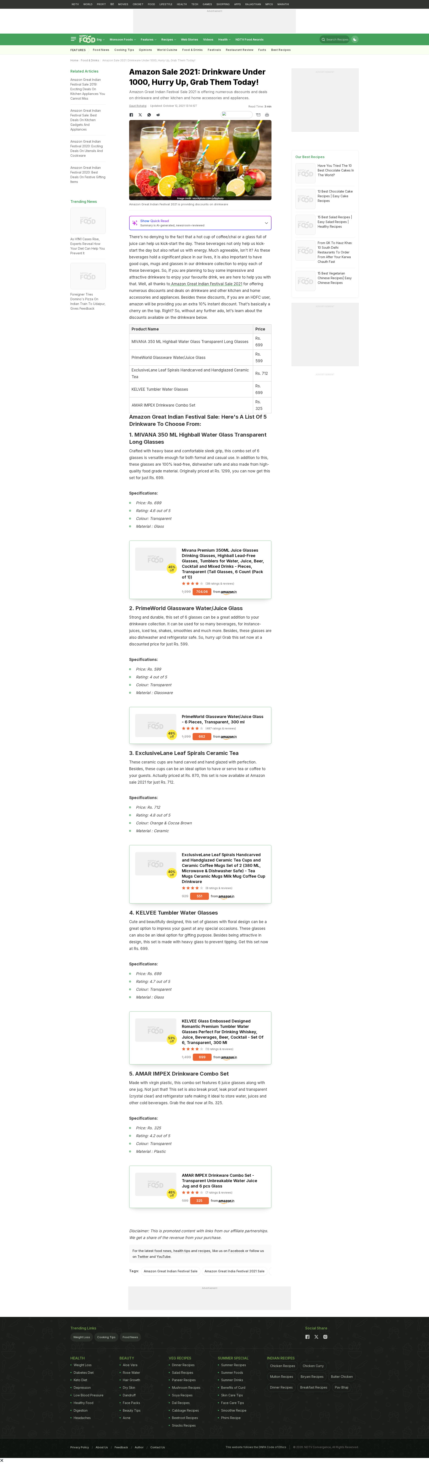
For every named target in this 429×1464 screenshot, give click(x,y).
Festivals (214, 49)
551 (199, 896)
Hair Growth (131, 1380)
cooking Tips (124, 49)
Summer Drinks (232, 1380)
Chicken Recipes (282, 1366)
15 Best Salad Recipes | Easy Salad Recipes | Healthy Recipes (335, 221)
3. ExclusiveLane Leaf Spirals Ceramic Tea (184, 753)
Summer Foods (232, 1372)
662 (202, 736)
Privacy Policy (79, 1447)
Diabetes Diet (84, 1372)
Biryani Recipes (312, 1376)
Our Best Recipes (310, 157)
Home (74, 60)
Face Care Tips (232, 1403)
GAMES (207, 4)
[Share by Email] (258, 115)
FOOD (151, 4)
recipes (204, 1251)
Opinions (145, 49)
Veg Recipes (180, 1358)
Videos (208, 39)
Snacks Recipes (184, 1425)
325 (199, 1200)
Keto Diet (80, 1380)
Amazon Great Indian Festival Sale (171, 1271)
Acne (126, 1418)
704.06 (202, 591)
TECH (194, 4)
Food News (101, 49)
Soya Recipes (182, 1395)
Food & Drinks (192, 49)
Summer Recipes (233, 1365)
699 (202, 1057)
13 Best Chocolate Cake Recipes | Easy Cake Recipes (335, 196)
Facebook (236, 1251)
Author (139, 1447)
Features (147, 39)
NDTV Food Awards (250, 39)
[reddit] (158, 115)
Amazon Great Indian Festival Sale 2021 (206, 284)
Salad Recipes (182, 1372)
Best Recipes (281, 49)
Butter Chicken (342, 1376)
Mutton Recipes (281, 1376)
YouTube (163, 1256)
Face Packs (131, 1403)
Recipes (167, 39)
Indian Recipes (281, 1358)
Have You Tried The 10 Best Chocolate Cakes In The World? (336, 170)
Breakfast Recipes (313, 1387)
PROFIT (101, 4)
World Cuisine (167, 49)
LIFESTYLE (166, 4)
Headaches (82, 1418)
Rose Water (131, 1372)
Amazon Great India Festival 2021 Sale (235, 1271)
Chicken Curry (313, 1366)
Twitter (143, 1256)
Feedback (121, 1447)
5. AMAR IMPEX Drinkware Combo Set (179, 1073)
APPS (237, 4)
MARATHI (283, 4)
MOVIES (123, 4)
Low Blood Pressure (88, 1395)
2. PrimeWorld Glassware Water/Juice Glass (186, 608)
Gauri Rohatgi (138, 105)
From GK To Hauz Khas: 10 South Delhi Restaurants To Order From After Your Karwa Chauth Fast (335, 252)
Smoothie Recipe (233, 1410)
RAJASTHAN (253, 4)
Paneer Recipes (184, 1380)
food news (162, 1251)
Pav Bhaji (341, 1387)
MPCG (269, 4)
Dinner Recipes (183, 1365)
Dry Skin (129, 1387)
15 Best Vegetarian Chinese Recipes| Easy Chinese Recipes (335, 278)
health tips (181, 1251)
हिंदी (112, 4)
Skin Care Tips (232, 1395)
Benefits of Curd (233, 1387)
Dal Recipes (181, 1403)
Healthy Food (83, 1403)
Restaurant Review (239, 49)
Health (223, 39)
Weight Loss (81, 1337)
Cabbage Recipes (185, 1410)
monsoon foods (122, 39)
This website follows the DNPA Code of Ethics (255, 1447)
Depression (82, 1387)
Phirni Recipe (231, 1418)
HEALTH (182, 4)
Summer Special (233, 1358)
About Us (102, 1447)
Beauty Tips (132, 1410)
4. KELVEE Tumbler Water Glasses (173, 912)
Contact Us (157, 1447)
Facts (262, 49)
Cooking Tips (106, 1337)
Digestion (81, 1410)
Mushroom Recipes (186, 1387)
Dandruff (129, 1395)
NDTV (75, 4)
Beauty (127, 1358)
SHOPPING (223, 4)
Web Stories (189, 39)
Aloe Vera (130, 1365)
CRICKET (138, 4)
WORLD (88, 4)
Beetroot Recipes (185, 1418)
